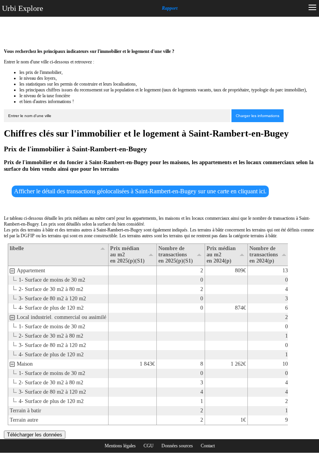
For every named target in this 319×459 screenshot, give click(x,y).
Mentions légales (120, 445)
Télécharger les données (34, 435)
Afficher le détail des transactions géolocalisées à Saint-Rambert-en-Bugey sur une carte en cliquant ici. (140, 191)
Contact (208, 445)
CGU (149, 445)
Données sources (177, 445)
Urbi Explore (22, 8)
